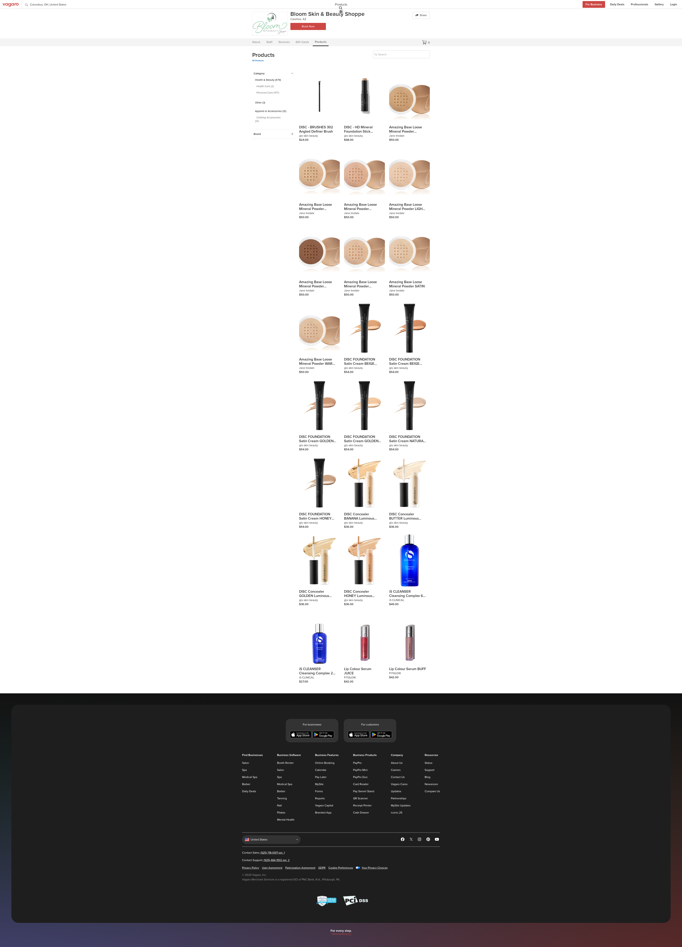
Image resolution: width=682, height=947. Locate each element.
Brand (257, 134)
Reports (320, 798)
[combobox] (401, 54)
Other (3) (260, 103)
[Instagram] (420, 840)
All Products (258, 60)
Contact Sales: (263, 853)
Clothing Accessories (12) (268, 119)
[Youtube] (437, 840)
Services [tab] (284, 42)
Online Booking (324, 763)
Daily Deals (249, 791)
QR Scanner (360, 798)
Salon (245, 763)
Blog (427, 777)
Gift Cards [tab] (302, 42)
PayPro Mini (360, 770)
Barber (246, 784)
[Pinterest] (428, 840)
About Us (396, 763)
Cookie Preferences (340, 868)
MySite (319, 784)
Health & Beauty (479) (268, 80)
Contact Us (398, 777)
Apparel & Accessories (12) (270, 111)
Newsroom (431, 784)
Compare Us (432, 791)
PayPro (357, 763)
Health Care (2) (265, 86)
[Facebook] (403, 840)
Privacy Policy (250, 868)
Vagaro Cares (399, 784)
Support (429, 770)
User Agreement (272, 868)
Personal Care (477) (267, 93)
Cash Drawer (361, 812)
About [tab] (256, 42)
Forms (319, 791)
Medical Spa (249, 777)
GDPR (322, 868)
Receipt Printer (362, 805)
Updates (396, 791)
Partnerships (398, 798)
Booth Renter (285, 763)
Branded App (323, 812)
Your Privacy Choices (375, 868)
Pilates (281, 812)
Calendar (320, 770)
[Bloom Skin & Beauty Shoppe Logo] (270, 24)
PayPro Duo (360, 777)
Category (259, 73)
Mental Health (285, 819)
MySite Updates (400, 805)
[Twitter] (411, 840)
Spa (244, 770)
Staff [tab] (269, 42)
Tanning (282, 798)
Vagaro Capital (324, 805)
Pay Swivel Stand (363, 791)
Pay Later (320, 777)
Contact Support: (265, 860)
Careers (395, 770)
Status (428, 763)
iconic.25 (396, 812)
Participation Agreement (300, 868)
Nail (279, 805)
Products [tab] (320, 42)
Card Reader (361, 784)
